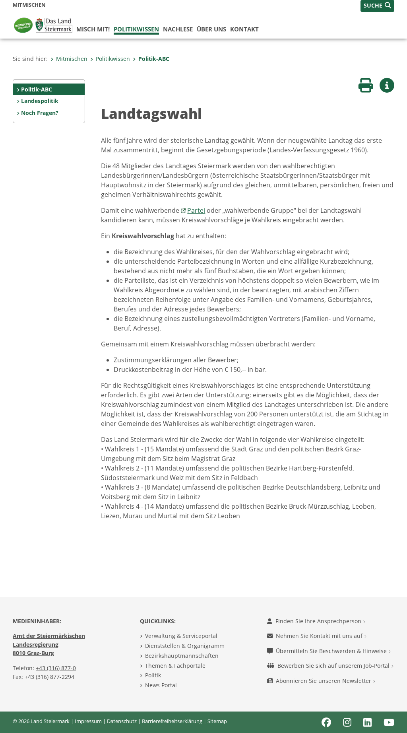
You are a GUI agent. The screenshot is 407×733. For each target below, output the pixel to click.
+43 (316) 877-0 (56, 668)
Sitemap (217, 721)
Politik (153, 675)
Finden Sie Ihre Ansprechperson (319, 621)
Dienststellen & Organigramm (185, 645)
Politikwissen (136, 29)
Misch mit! (93, 29)
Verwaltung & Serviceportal (181, 636)
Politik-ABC (153, 58)
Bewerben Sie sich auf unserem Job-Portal (334, 665)
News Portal (161, 685)
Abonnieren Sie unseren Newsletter (324, 680)
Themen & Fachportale (175, 665)
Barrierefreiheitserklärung (172, 721)
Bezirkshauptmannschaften (182, 655)
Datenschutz (122, 721)
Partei (196, 210)
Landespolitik (39, 101)
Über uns (211, 29)
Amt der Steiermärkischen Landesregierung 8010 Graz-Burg (49, 644)
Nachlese (178, 29)
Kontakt (244, 29)
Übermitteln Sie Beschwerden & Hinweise (332, 651)
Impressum (88, 721)
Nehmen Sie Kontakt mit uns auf (320, 636)
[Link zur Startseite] (44, 24)
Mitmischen (71, 58)
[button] (377, 6)
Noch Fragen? (39, 113)
